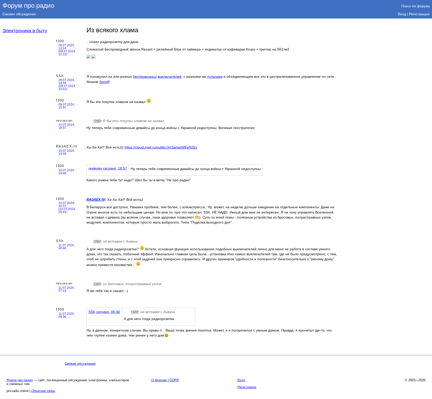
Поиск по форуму (415, 6)
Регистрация (419, 14)
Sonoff (104, 82)
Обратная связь (43, 391)
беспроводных (145, 76)
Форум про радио (28, 5)
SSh (60, 76)
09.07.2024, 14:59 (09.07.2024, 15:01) (67, 84)
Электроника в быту (24, 30)
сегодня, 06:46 (108, 312)
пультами (214, 76)
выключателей (170, 76)
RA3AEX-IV (67, 146)
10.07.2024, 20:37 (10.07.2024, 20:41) (67, 208)
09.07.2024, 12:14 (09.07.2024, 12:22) (67, 50)
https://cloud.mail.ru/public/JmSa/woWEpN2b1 (160, 147)
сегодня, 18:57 (115, 168)
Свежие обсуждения (19, 14)
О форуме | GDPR (165, 380)
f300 (60, 41)
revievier (64, 120)
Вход (402, 14)
